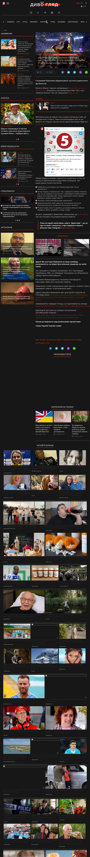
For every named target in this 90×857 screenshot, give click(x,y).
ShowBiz (61, 22)
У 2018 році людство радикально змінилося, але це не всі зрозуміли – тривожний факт (15, 218)
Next (86, 22)
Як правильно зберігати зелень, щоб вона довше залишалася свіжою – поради (80, 429)
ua (78, 3)
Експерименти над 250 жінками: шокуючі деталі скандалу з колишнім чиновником (17, 252)
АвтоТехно (73, 22)
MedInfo (34, 22)
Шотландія (40, 343)
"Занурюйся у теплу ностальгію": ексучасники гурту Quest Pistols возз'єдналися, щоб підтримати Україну (47, 248)
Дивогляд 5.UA (67, 228)
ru (82, 3)
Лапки (43, 22)
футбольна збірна (54, 340)
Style (25, 22)
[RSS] (59, 12)
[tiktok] (38, 12)
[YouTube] (52, 12)
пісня (47, 343)
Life (18, 22)
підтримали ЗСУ (43, 124)
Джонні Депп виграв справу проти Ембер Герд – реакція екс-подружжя (70, 107)
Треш (52, 22)
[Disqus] (62, 382)
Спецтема (47, 54)
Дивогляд (73, 93)
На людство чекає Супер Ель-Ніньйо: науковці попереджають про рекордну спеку (17, 211)
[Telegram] (45, 12)
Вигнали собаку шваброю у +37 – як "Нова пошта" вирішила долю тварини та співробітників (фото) (25, 177)
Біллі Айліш (83, 214)
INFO (82, 22)
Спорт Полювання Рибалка (65, 54)
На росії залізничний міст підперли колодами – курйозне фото (75, 250)
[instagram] (31, 12)
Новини (10, 22)
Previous (4, 22)
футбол (43, 340)
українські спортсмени (72, 340)
